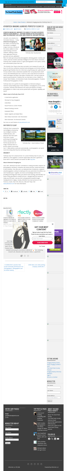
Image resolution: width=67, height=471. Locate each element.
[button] (41, 228)
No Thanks (42, 246)
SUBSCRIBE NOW (42, 243)
